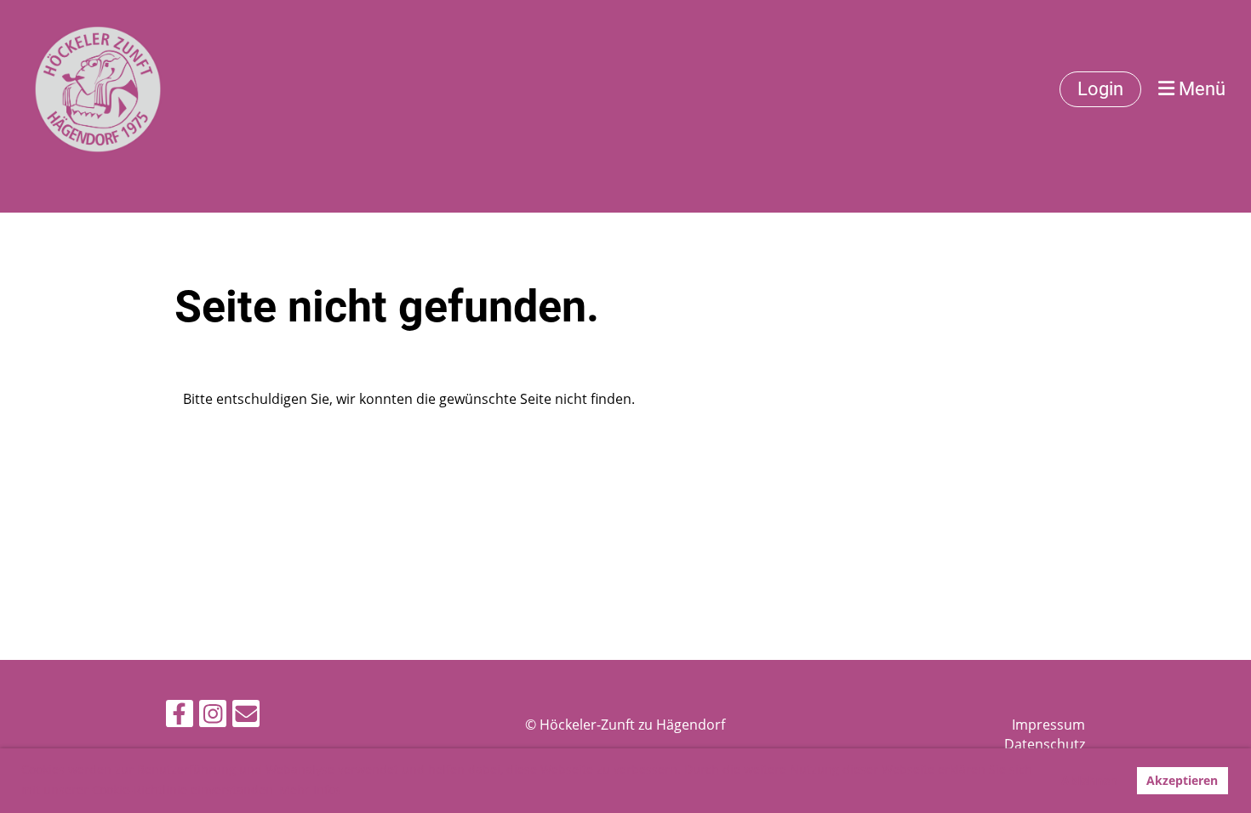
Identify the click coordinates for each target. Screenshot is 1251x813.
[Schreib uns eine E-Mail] (246, 716)
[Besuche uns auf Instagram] (212, 716)
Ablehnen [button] (1089, 780)
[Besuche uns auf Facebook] (179, 716)
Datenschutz (1044, 744)
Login (1100, 88)
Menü (1199, 88)
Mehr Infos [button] (310, 790)
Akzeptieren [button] (1182, 780)
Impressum (1048, 724)
